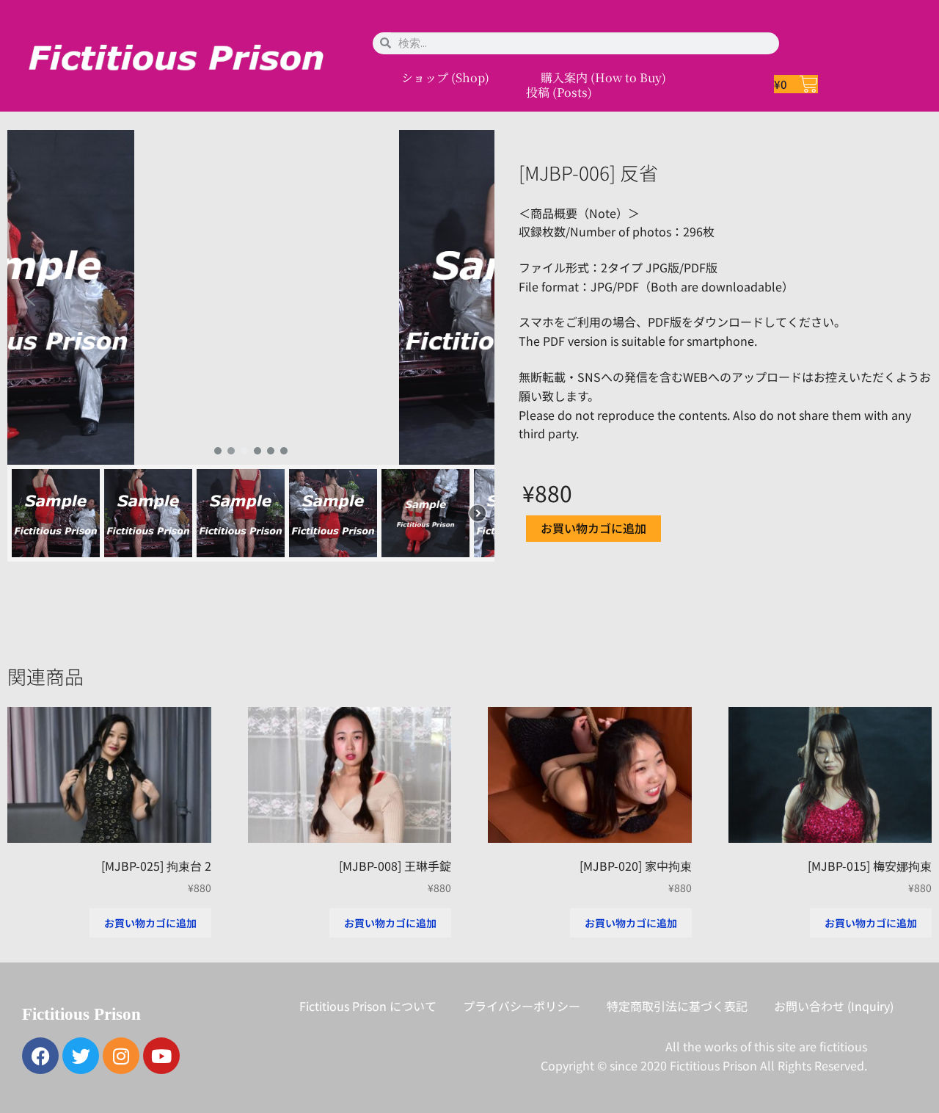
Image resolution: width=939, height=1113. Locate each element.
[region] (250, 346)
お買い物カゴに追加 (593, 528)
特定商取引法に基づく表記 (677, 1006)
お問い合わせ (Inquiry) (834, 1006)
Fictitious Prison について (367, 1006)
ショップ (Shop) (445, 77)
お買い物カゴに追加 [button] (150, 923)
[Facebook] (40, 1055)
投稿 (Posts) (559, 92)
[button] (30, 297)
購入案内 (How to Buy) (603, 77)
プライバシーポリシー (521, 1006)
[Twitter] (80, 1055)
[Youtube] (161, 1055)
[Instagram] (121, 1055)
